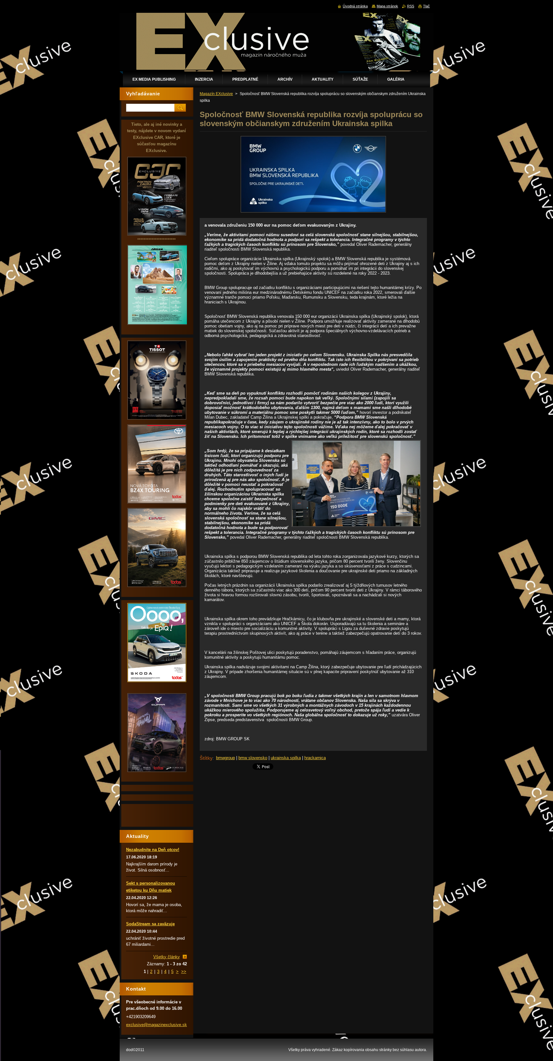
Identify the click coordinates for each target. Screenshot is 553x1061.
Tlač (426, 6)
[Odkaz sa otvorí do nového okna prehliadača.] (313, 212)
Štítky (206, 758)
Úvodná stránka (355, 6)
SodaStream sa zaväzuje (150, 923)
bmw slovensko (252, 757)
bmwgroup (225, 757)
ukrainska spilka (286, 757)
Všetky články (166, 956)
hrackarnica (315, 757)
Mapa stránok (387, 6)
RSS (410, 6)
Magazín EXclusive (216, 94)
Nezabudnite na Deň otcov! (152, 849)
